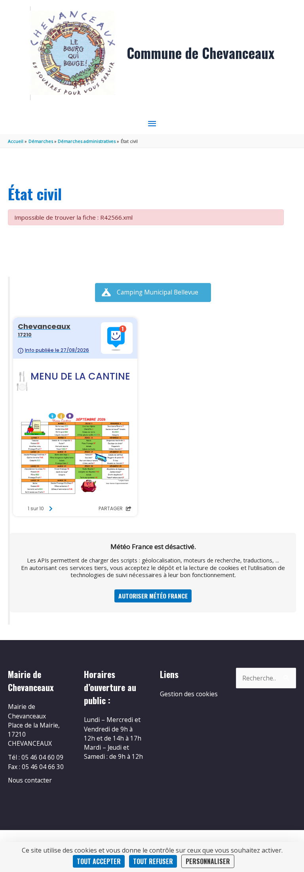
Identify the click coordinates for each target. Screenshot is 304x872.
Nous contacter (30, 780)
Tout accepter (99, 861)
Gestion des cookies (189, 694)
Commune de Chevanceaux (200, 53)
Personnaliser (208, 861)
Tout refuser (153, 861)
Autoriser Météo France (153, 595)
